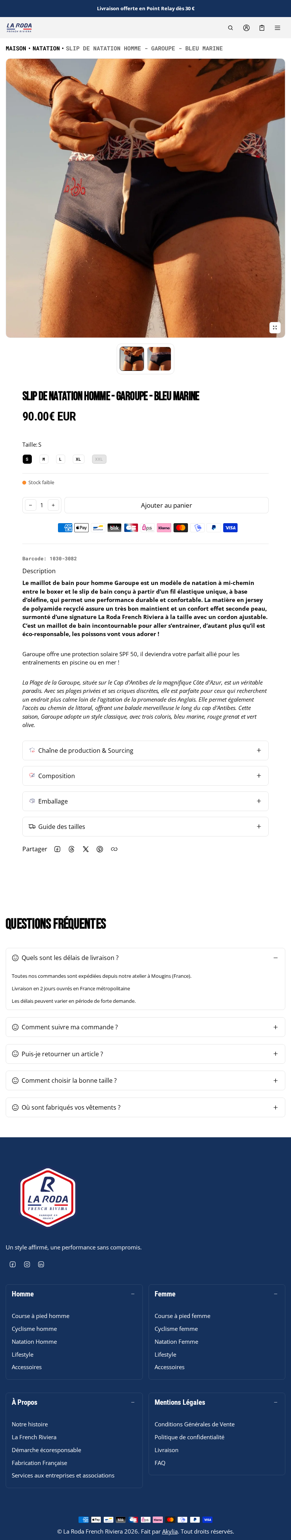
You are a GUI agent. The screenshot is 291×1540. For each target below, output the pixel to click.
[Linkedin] (41, 1264)
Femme (165, 1294)
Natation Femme (176, 1341)
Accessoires (27, 1367)
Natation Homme (34, 1341)
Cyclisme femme (176, 1328)
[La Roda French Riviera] (19, 28)
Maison (16, 48)
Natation (46, 48)
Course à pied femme (182, 1316)
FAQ (160, 1463)
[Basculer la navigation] (277, 27)
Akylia (170, 1531)
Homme (23, 1294)
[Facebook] (13, 1264)
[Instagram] (27, 1264)
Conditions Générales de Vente (195, 1424)
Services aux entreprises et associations (63, 1475)
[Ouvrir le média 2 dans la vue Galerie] (159, 359)
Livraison (166, 1450)
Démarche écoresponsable (46, 1450)
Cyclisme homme (34, 1328)
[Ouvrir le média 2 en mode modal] (145, 198)
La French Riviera (34, 1437)
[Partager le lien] (114, 849)
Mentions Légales (180, 1402)
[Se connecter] (246, 27)
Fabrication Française (39, 1463)
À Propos (25, 1402)
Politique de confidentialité (189, 1437)
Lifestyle (22, 1354)
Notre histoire (30, 1424)
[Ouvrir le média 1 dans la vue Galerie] (132, 359)
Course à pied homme (40, 1316)
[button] (230, 27)
